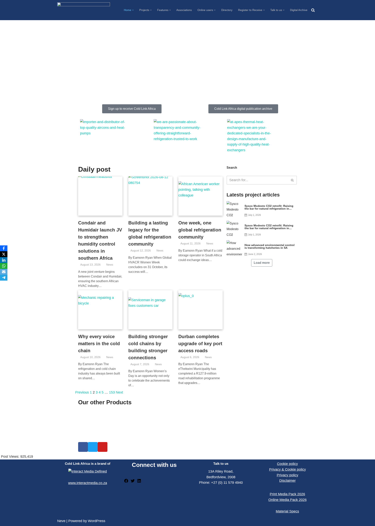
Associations (184, 10)
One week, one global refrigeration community (199, 230)
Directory (226, 10)
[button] (133, 10)
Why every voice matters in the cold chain (99, 343)
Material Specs (287, 511)
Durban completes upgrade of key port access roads (200, 343)
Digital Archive (298, 10)
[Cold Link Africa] (83, 10)
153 (112, 392)
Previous (82, 392)
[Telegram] (3, 278)
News (109, 264)
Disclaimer (287, 481)
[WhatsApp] (3, 266)
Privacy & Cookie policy (287, 469)
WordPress (96, 521)
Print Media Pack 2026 (287, 494)
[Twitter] (132, 482)
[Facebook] (126, 482)
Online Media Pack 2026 (287, 500)
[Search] (313, 10)
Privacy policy (287, 475)
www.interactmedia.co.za (87, 483)
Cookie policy (287, 464)
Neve (61, 521)
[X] (3, 254)
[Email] (3, 272)
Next (119, 392)
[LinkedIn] (139, 482)
